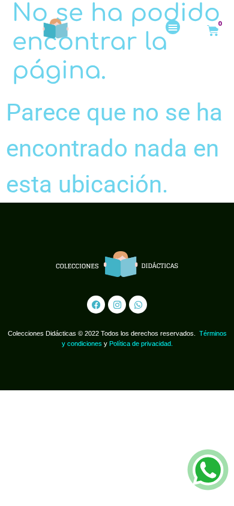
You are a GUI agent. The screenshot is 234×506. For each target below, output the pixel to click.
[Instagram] (117, 305)
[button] (173, 27)
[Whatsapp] (138, 305)
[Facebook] (96, 305)
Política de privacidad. (141, 343)
